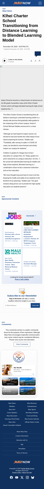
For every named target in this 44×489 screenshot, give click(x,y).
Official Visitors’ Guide (32, 422)
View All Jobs (30, 215)
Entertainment (32, 406)
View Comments (22, 344)
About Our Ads (27, 472)
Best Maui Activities (32, 412)
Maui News (7, 11)
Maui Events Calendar (32, 419)
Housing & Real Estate (12, 419)
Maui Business (32, 403)
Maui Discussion (12, 416)
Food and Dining (32, 416)
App (22, 444)
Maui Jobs (12, 422)
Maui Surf (12, 409)
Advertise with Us (22, 440)
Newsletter (22, 448)
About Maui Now (22, 431)
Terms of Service (22, 453)
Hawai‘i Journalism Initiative (12, 425)
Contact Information (22, 436)
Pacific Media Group (27, 468)
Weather (12, 406)
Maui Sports (32, 409)
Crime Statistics (12, 412)
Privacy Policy (16, 472)
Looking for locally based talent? (22, 278)
